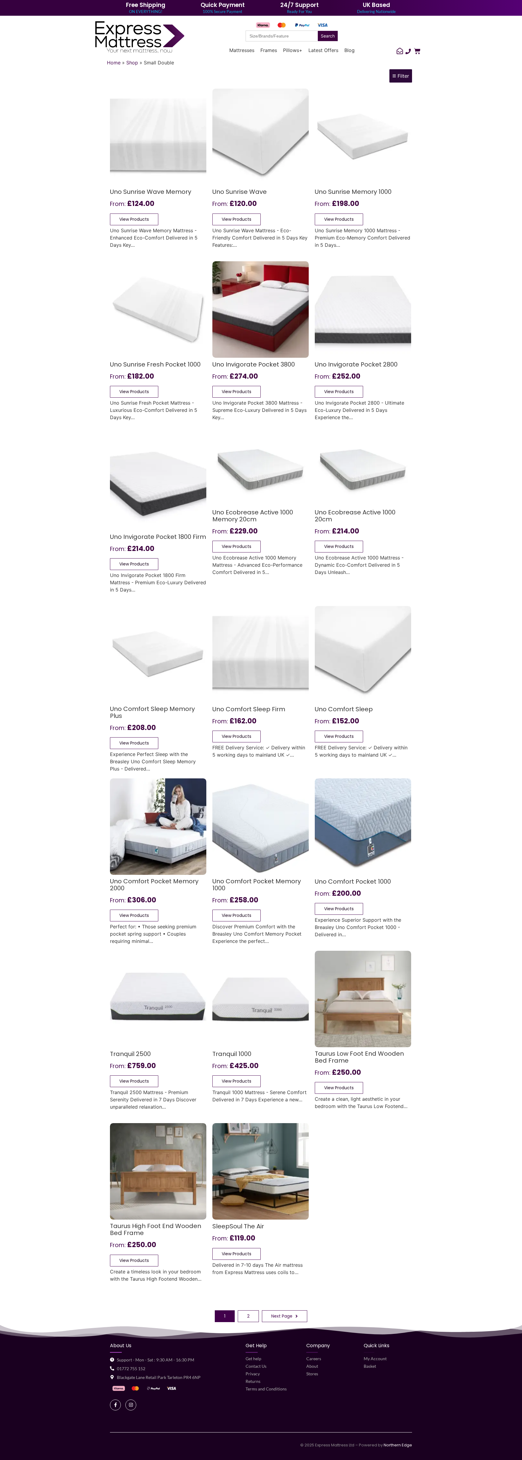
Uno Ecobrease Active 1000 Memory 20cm (252, 516)
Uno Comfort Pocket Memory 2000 (154, 885)
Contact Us (256, 1366)
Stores (312, 1373)
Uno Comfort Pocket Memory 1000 (256, 885)
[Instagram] (130, 1405)
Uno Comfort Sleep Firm (248, 709)
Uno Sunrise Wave (239, 192)
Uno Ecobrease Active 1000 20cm (355, 516)
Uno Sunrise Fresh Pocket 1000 (155, 365)
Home (114, 63)
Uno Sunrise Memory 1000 (353, 192)
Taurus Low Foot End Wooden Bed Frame (359, 1057)
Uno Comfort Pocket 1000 (353, 882)
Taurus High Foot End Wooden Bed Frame (155, 1230)
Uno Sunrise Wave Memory (150, 192)
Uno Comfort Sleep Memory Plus (152, 713)
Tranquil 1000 (231, 1054)
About (312, 1366)
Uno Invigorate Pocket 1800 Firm (158, 537)
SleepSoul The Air (238, 1226)
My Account (375, 1358)
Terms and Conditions (266, 1388)
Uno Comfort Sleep (344, 709)
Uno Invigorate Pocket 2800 (356, 365)
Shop (132, 63)
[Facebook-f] (115, 1405)
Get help (253, 1358)
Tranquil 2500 (130, 1054)
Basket (370, 1366)
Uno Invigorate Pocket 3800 (253, 365)
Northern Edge (398, 1445)
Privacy (253, 1373)
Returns (253, 1381)
